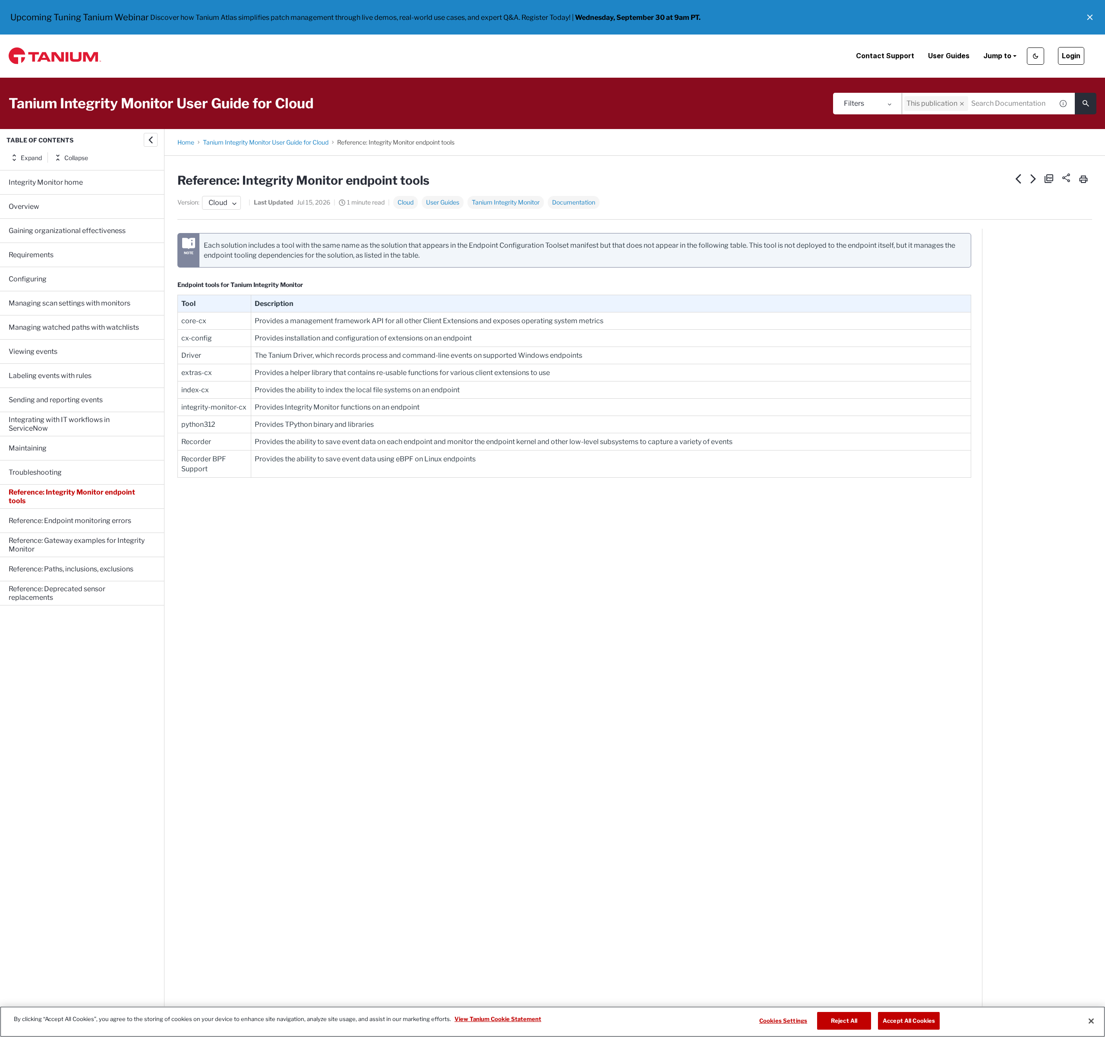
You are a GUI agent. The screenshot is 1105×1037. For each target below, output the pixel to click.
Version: (188, 202)
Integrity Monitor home (46, 182)
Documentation (573, 202)
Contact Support (885, 55)
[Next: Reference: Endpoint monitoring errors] (1033, 179)
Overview (24, 206)
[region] (552, 1021)
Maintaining (28, 448)
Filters (854, 103)
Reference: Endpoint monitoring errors (70, 521)
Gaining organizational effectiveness (67, 231)
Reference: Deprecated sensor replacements (57, 593)
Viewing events (33, 351)
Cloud (406, 202)
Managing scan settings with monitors (69, 303)
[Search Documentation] (1085, 103)
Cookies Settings (783, 1020)
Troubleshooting (35, 472)
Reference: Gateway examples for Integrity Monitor (77, 544)
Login (1071, 55)
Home (185, 142)
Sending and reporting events (56, 400)
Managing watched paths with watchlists (74, 327)
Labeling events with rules (50, 376)
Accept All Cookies (909, 1020)
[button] (1090, 17)
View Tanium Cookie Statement (498, 1018)
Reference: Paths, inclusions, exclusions (71, 569)
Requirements (31, 255)
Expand (31, 157)
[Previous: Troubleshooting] (1018, 179)
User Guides (948, 55)
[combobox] (977, 103)
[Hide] (151, 140)
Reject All (844, 1020)
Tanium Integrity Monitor (506, 202)
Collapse (76, 157)
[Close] (1091, 1021)
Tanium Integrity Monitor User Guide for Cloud (265, 142)
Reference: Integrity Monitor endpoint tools (72, 496)
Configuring (28, 279)
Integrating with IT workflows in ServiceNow (59, 424)
